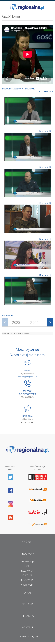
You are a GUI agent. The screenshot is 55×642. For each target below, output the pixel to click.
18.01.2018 (45, 274)
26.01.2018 (45, 166)
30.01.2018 (45, 130)
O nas (27, 592)
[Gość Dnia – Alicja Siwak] (28, 290)
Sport (27, 566)
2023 (16, 322)
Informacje (27, 561)
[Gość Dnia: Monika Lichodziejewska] (28, 254)
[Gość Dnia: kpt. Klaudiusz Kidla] (28, 218)
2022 (34, 322)
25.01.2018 (45, 202)
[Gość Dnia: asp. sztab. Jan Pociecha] (28, 182)
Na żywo (27, 542)
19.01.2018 (45, 238)
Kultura (27, 575)
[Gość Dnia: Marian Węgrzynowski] (28, 146)
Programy (28, 553)
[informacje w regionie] (26, 7)
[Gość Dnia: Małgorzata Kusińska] (28, 110)
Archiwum (27, 584)
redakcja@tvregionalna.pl (27, 377)
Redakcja (28, 616)
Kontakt (27, 627)
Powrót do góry (27, 636)
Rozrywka (27, 570)
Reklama (27, 604)
